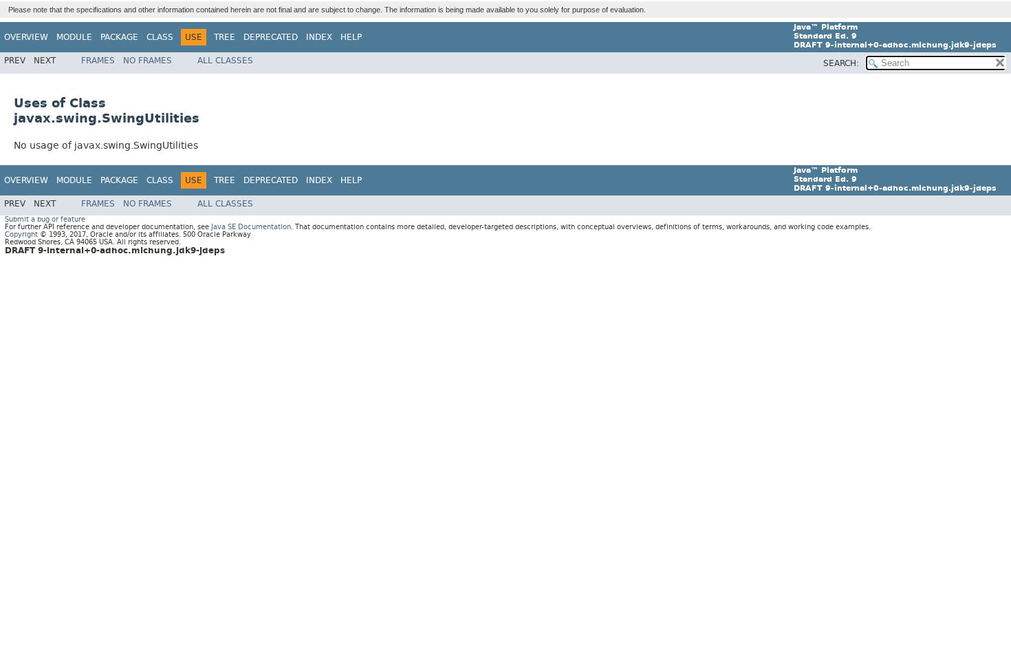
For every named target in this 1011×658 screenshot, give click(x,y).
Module (74, 37)
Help (351, 37)
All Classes (225, 60)
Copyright (21, 234)
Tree (224, 37)
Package (119, 37)
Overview (26, 37)
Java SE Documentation (251, 227)
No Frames (147, 60)
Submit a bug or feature (45, 219)
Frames (98, 60)
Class (159, 37)
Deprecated (270, 37)
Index (319, 37)
